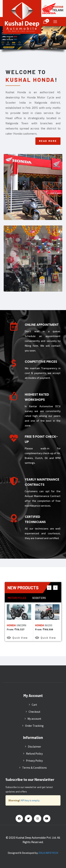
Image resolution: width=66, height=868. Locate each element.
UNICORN (21, 625)
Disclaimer (34, 746)
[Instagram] (37, 818)
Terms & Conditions (34, 767)
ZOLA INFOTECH (48, 852)
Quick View (20, 637)
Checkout (34, 711)
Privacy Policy (34, 760)
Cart (34, 704)
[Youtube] (46, 818)
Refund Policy (34, 753)
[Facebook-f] (19, 818)
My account (34, 718)
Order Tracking (34, 725)
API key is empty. (30, 800)
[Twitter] (28, 818)
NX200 (48, 625)
